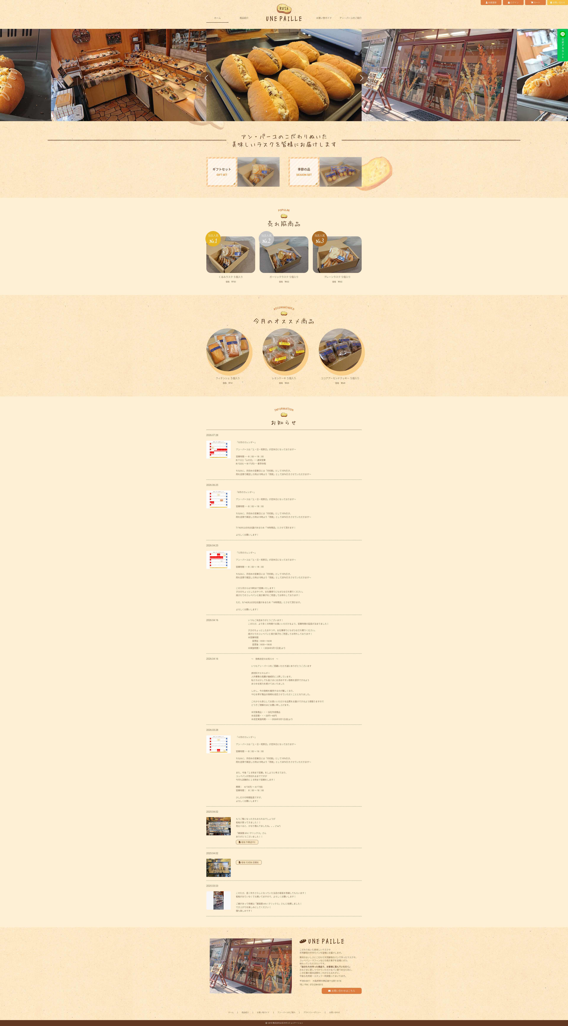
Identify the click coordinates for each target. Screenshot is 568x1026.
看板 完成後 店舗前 (250, 862)
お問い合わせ (334, 1013)
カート (537, 2)
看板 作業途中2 (248, 842)
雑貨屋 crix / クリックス (249, 833)
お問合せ (559, 2)
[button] (206, 78)
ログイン (514, 2)
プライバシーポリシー (312, 1013)
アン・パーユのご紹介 (350, 18)
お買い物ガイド (324, 18)
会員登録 (492, 2)
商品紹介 (244, 18)
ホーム (217, 18)
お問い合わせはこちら (343, 990)
